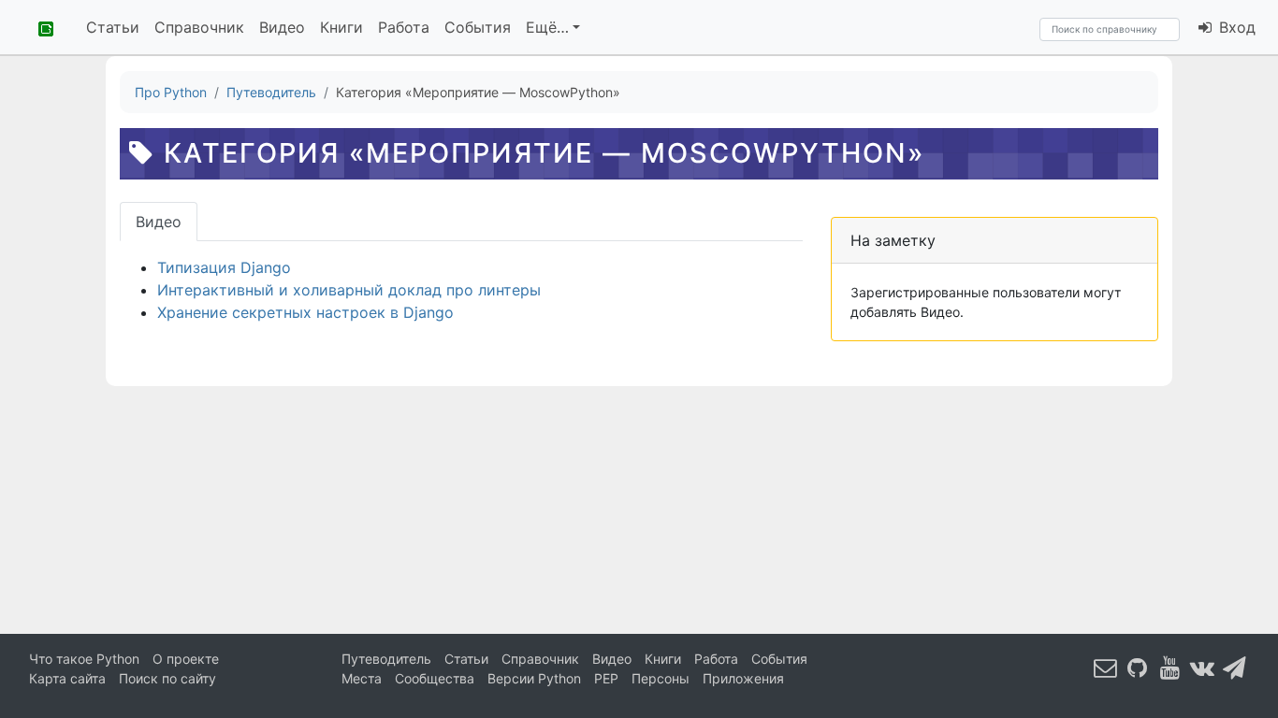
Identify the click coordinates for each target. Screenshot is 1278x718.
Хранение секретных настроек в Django (305, 312)
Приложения (743, 678)
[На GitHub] (1138, 667)
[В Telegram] (1235, 667)
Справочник (199, 27)
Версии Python (534, 678)
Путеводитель (386, 659)
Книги (341, 27)
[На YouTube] (1170, 667)
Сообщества (434, 678)
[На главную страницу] (39, 27)
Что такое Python (84, 659)
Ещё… (547, 27)
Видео (282, 27)
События (477, 27)
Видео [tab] (159, 221)
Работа (403, 27)
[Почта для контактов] (1106, 667)
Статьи (112, 27)
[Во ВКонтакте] (1202, 667)
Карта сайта (67, 678)
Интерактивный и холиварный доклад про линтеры (349, 289)
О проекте (185, 659)
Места (361, 678)
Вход (1235, 27)
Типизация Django (224, 267)
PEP (606, 678)
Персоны (661, 678)
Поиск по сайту (167, 678)
